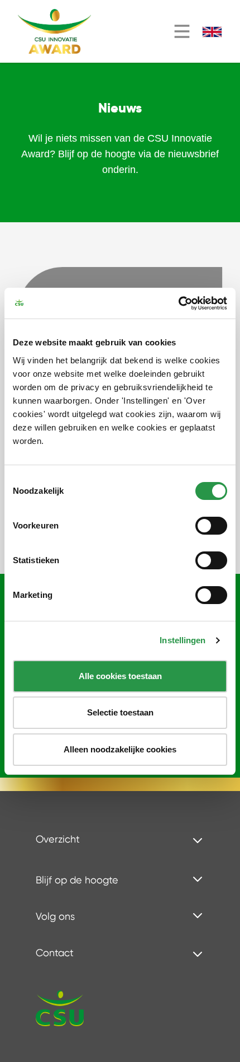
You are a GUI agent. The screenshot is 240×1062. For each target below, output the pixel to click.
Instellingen (182, 640)
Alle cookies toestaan (120, 676)
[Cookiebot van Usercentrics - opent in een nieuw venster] (178, 303)
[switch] (211, 526)
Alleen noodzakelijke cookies (120, 749)
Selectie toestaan (120, 712)
